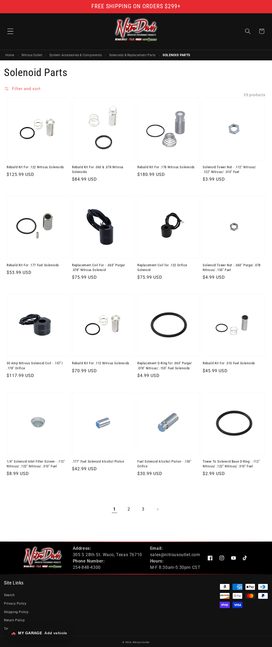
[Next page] (157, 509)
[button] (10, 31)
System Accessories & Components (75, 55)
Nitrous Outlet (32, 55)
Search (9, 595)
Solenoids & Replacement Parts (132, 55)
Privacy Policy (15, 603)
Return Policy (14, 620)
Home (9, 55)
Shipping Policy (16, 612)
